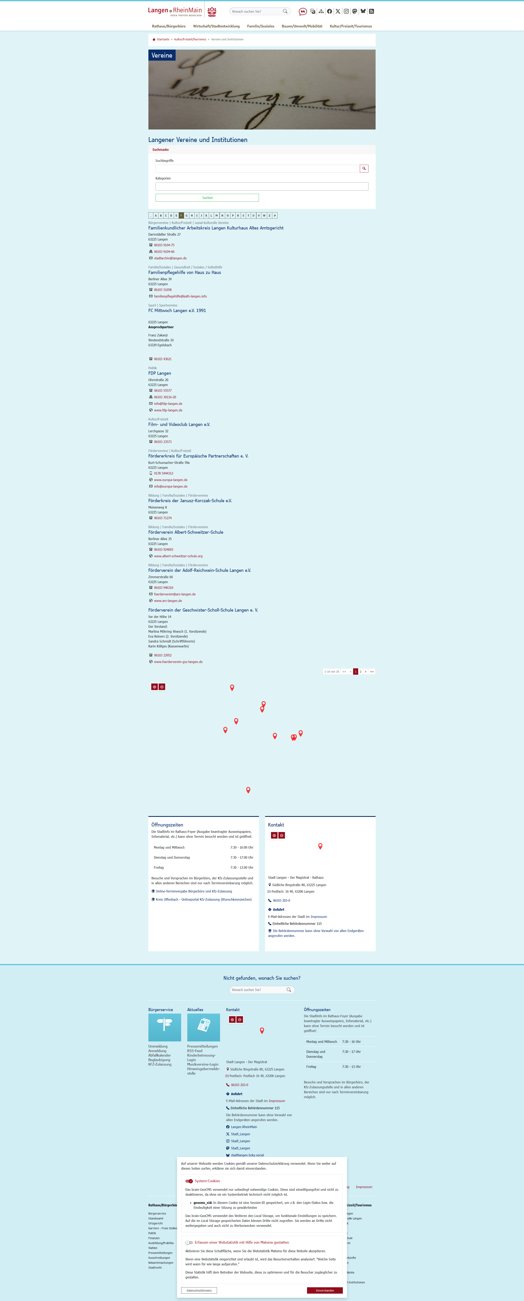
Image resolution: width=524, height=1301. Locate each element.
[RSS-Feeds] (371, 11)
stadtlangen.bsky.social (247, 1155)
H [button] (192, 215)
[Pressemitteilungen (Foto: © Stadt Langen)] (203, 1027)
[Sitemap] (321, 11)
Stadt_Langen (240, 1134)
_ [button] (150, 215)
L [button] (211, 215)
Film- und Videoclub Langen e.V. (179, 424)
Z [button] (269, 215)
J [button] (201, 215)
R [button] (238, 215)
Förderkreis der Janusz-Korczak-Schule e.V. (190, 500)
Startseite (163, 39)
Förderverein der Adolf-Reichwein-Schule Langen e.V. (199, 570)
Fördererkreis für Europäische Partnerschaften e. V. (198, 456)
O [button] (228, 215)
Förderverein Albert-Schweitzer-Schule (185, 532)
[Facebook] (329, 11)
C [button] (166, 215)
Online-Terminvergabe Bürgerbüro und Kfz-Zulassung (194, 891)
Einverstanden (325, 1290)
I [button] (196, 215)
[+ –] (263, 742)
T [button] (248, 215)
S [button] (243, 215)
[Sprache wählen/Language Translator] (313, 11)
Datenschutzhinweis (199, 1290)
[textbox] (164, 186)
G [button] (186, 215)
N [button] (222, 215)
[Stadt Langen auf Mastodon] (355, 11)
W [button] (264, 215)
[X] (338, 11)
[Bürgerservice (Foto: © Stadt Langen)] (164, 1027)
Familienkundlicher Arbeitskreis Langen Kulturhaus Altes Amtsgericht (215, 227)
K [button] (206, 215)
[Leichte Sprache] (303, 11)
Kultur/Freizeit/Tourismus (190, 39)
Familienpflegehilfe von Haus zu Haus (184, 272)
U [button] (253, 215)
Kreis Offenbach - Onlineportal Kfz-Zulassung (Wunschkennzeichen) (204, 899)
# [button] (275, 215)
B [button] (161, 215)
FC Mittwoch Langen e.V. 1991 (177, 310)
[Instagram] (346, 11)
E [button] (176, 215)
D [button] (171, 215)
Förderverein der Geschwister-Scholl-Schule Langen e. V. (203, 610)
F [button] (181, 215)
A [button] (156, 215)
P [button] (233, 215)
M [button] (217, 215)
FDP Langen (159, 373)
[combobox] (262, 186)
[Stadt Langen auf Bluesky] (363, 11)
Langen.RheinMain (244, 1127)
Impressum (319, 916)
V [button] (259, 215)
